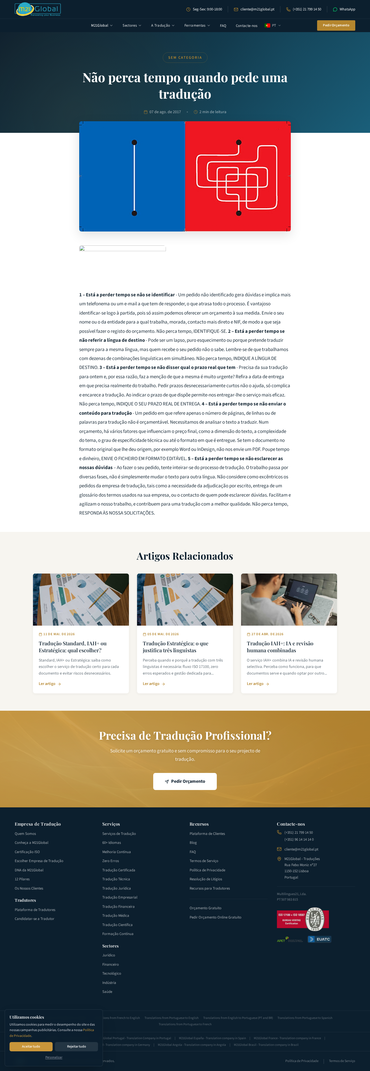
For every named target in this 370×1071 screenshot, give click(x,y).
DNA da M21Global (29, 870)
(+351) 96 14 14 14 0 (299, 839)
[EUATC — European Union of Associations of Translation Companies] (319, 939)
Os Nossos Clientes (29, 888)
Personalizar (53, 1057)
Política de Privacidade (207, 870)
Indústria (109, 982)
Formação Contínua (118, 933)
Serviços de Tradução (119, 833)
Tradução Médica (115, 915)
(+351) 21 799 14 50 (307, 9)
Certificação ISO (27, 852)
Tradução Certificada (118, 870)
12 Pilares (22, 879)
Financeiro (110, 964)
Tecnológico (111, 973)
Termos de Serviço (204, 861)
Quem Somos (25, 833)
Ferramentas (195, 25)
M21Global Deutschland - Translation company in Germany (111, 1045)
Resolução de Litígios (206, 879)
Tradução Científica (117, 924)
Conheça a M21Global (31, 842)
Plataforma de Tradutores (35, 909)
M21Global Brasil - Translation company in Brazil (266, 1045)
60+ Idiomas (111, 842)
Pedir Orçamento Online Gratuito (215, 917)
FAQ (223, 25)
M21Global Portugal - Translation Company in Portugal (134, 1038)
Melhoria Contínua (116, 852)
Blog (193, 842)
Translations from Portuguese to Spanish (305, 1018)
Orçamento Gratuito (205, 908)
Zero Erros (110, 861)
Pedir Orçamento (336, 25)
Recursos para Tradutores (210, 888)
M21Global (99, 25)
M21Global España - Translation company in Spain (212, 1038)
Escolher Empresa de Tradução (39, 861)
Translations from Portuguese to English (172, 1018)
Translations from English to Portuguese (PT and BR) (238, 1018)
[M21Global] (38, 9)
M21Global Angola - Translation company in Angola (192, 1045)
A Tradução (160, 25)
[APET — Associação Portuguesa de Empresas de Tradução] (290, 939)
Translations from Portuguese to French (185, 1024)
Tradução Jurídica (116, 888)
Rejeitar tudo (76, 1046)
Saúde (107, 991)
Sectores (130, 25)
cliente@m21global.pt (257, 9)
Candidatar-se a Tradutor (34, 918)
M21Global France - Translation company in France (287, 1038)
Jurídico (108, 955)
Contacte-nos (247, 25)
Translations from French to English (116, 1018)
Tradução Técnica (116, 879)
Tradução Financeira (118, 906)
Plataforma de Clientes (207, 833)
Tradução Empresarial (119, 897)
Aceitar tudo (31, 1046)
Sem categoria (185, 57)
